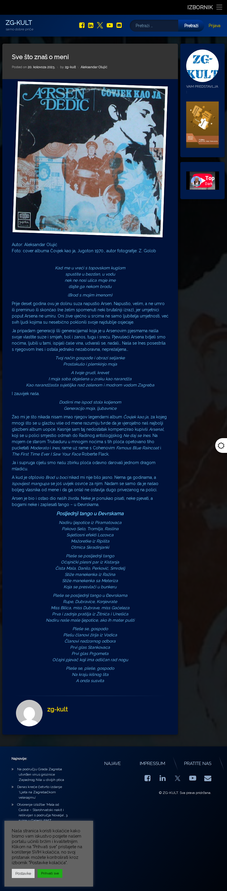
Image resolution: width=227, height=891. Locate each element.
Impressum (152, 763)
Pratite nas (197, 763)
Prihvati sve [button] (50, 873)
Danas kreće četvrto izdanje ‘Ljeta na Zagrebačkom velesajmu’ (39, 792)
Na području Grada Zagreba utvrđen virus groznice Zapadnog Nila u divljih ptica (40, 774)
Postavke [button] (23, 873)
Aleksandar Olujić (94, 67)
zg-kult (70, 67)
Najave (112, 763)
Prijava (214, 25)
